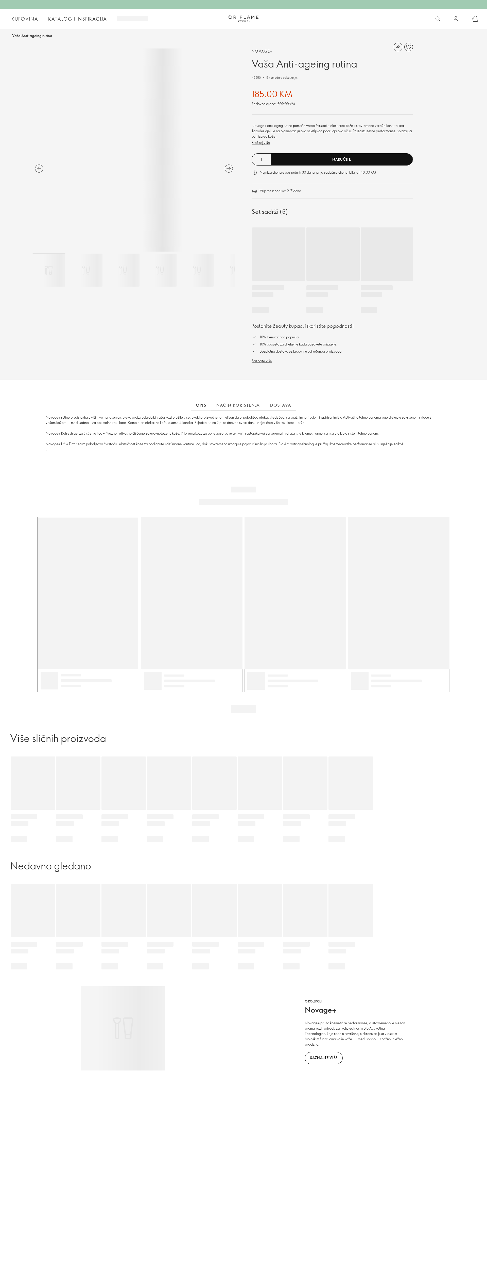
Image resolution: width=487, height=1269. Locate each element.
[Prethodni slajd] (39, 168)
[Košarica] (475, 18)
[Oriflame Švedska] (243, 18)
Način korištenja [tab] (238, 405)
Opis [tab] (201, 405)
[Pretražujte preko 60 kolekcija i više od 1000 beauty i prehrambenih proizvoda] (438, 19)
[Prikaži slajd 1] (48, 270)
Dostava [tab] (280, 405)
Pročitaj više (261, 142)
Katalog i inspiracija (77, 19)
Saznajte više (262, 360)
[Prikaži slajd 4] (160, 270)
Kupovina (24, 19)
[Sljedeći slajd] (229, 168)
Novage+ (262, 51)
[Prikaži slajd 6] (234, 270)
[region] (133, 150)
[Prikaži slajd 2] (85, 270)
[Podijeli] (398, 47)
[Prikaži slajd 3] (123, 270)
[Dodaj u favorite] (408, 47)
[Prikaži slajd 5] (197, 270)
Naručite (341, 159)
